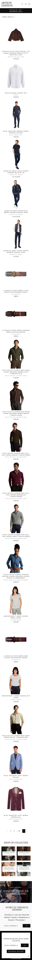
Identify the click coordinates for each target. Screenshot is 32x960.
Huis (12, 887)
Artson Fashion (7, 4)
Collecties (18, 887)
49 (19, 831)
